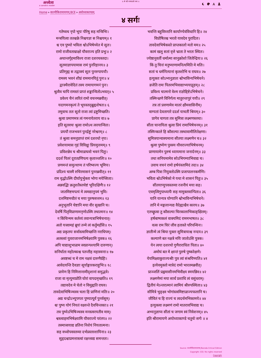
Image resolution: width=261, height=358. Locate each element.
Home (43, 12)
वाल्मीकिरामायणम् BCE (62, 12)
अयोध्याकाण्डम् (86, 12)
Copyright (217, 355)
